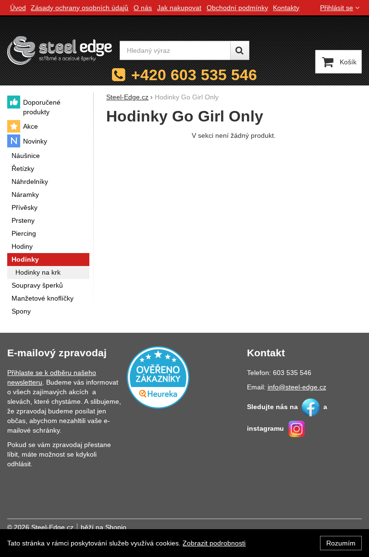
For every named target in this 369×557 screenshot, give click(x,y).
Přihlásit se (336, 8)
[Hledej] (239, 50)
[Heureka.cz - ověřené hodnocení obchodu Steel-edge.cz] (158, 376)
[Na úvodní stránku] (59, 50)
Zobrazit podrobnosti (214, 543)
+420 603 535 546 (194, 75)
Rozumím (341, 543)
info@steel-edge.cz (297, 387)
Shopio (115, 527)
